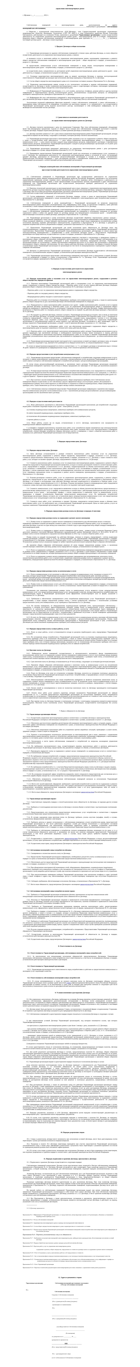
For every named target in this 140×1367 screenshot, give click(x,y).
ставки (68, 983)
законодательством (87, 792)
